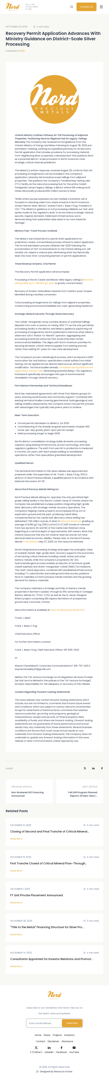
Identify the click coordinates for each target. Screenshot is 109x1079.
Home (38, 1035)
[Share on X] (84, 768)
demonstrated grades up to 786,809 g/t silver (54, 281)
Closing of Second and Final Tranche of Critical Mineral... (49, 831)
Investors (69, 1035)
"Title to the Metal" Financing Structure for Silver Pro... (47, 927)
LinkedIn (49, 1052)
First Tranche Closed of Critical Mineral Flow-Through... (48, 863)
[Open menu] (101, 7)
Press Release (30, 541)
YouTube (74, 1052)
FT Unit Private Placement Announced (36, 895)
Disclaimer (53, 1041)
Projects (57, 1035)
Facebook (61, 1052)
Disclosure (67, 1041)
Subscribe (72, 1023)
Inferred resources (70, 521)
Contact (40, 1041)
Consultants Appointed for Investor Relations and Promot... (51, 959)
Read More (16, 838)
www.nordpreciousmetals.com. (68, 610)
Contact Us (86, 6)
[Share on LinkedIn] (93, 768)
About (47, 1035)
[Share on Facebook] (101, 768)
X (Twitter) (36, 1052)
